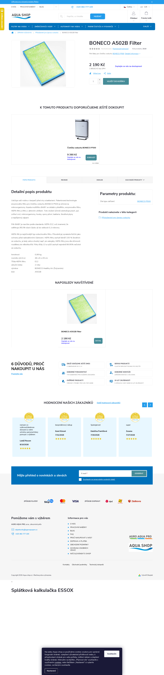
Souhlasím (111, 654)
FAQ (72, 534)
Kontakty (66, 564)
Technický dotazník (96, 564)
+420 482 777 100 (22, 534)
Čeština (129, 7)
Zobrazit (91, 157)
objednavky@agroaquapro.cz (26, 530)
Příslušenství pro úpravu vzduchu (116, 217)
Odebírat (139, 473)
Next (150, 404)
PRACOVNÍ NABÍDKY (27, 7)
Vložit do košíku (116, 81)
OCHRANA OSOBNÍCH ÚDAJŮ (79, 549)
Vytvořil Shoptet (147, 575)
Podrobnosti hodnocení (120, 49)
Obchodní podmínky (79, 564)
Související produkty (133, 180)
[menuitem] (20, 26)
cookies (58, 662)
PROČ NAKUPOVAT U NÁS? (81, 538)
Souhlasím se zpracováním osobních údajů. (99, 479)
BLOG (41, 7)
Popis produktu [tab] (29, 180)
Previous (144, 404)
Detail (98, 341)
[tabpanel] (82, 139)
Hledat (97, 16)
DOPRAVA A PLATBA (78, 541)
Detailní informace (131, 54)
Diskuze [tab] (100, 180)
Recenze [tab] (64, 180)
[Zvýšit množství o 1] (100, 79)
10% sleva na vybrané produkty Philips (24, 2)
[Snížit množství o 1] (100, 83)
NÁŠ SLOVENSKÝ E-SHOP (80, 553)
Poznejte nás (17, 374)
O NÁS (13, 7)
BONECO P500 (118, 54)
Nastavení (51, 670)
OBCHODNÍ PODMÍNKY (79, 545)
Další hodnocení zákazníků (108, 403)
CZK (145, 7)
